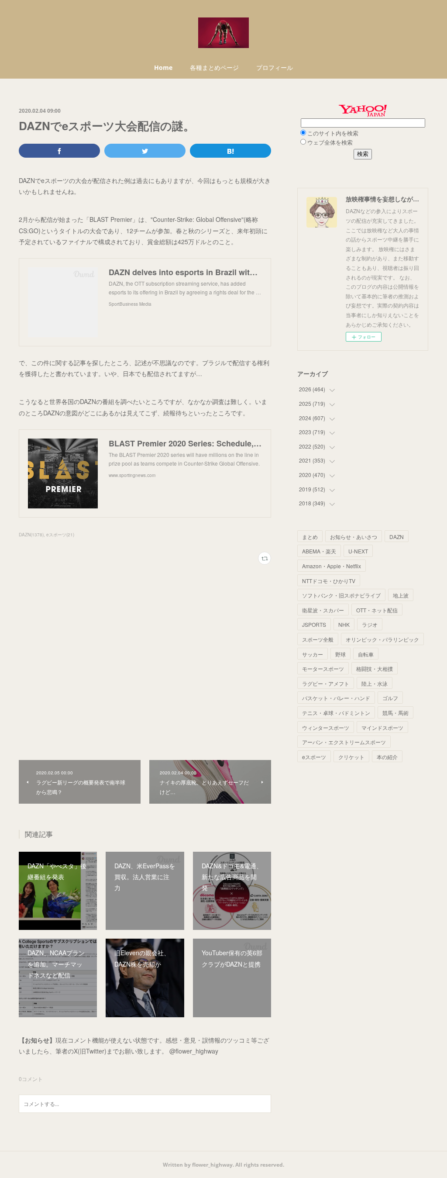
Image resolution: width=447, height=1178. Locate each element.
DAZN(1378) (31, 535)
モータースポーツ (323, 668)
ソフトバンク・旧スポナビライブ (341, 595)
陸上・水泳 (374, 683)
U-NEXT (358, 551)
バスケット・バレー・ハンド (336, 697)
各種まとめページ (214, 67)
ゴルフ (390, 697)
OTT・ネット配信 (377, 610)
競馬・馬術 (395, 712)
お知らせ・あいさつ (353, 536)
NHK (344, 624)
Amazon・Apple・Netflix (331, 566)
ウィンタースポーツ (325, 727)
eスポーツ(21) (60, 535)
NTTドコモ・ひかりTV (328, 580)
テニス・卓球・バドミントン (336, 712)
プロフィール (274, 67)
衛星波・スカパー (323, 610)
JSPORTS (314, 624)
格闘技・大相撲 (374, 668)
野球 (340, 654)
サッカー (312, 654)
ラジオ (370, 624)
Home (163, 67)
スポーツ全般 (318, 639)
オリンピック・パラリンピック (382, 639)
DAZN (396, 536)
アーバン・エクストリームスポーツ (344, 742)
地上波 (401, 595)
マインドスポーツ (382, 727)
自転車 (366, 654)
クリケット (351, 756)
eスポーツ (314, 756)
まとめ (310, 536)
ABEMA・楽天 (319, 551)
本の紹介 (387, 756)
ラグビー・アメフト (325, 683)
